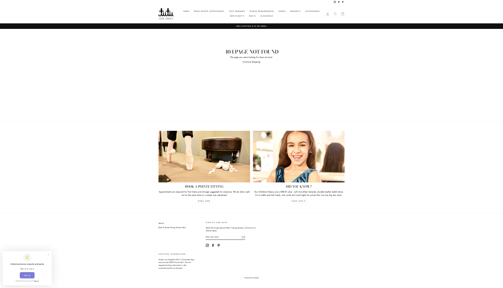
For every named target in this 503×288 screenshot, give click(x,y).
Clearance (266, 16)
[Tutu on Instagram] (207, 245)
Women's (295, 11)
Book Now (204, 201)
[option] (251, 26)
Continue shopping (251, 61)
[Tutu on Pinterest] (218, 245)
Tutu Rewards (237, 11)
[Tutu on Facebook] (213, 245)
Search (161, 223)
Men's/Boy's (237, 16)
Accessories (312, 11)
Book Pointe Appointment (209, 11)
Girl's (252, 16)
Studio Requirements (262, 11)
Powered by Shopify (251, 278)
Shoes (281, 11)
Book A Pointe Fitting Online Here (172, 227)
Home (186, 11)
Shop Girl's (299, 201)
